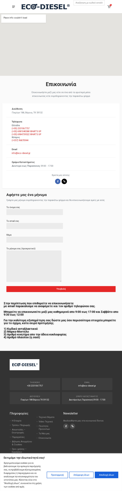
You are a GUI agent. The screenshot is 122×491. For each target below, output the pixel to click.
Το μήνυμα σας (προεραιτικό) (20, 248)
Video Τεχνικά (46, 421)
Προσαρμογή (57, 475)
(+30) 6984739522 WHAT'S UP (26, 134)
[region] (61, 472)
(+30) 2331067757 (20, 128)
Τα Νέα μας (44, 433)
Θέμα (8, 235)
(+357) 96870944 (20, 140)
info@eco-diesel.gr (21, 153)
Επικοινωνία (45, 438)
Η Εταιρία (16, 420)
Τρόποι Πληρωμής (21, 425)
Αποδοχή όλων (106, 475)
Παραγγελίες (18, 437)
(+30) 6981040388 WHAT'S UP (26, 131)
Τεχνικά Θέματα (46, 417)
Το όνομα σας (13, 207)
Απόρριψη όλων (81, 475)
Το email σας (12, 221)
